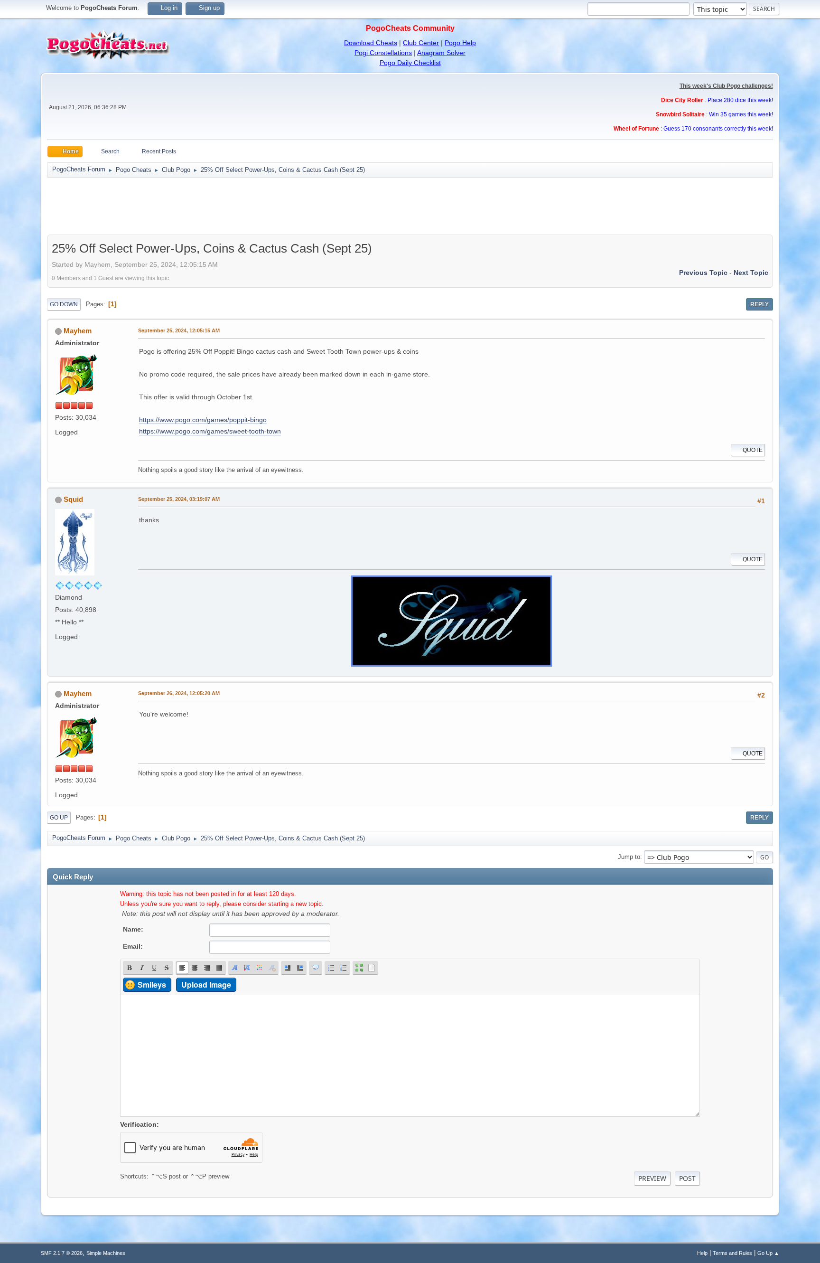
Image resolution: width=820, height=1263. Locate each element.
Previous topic (703, 272)
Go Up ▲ (768, 1253)
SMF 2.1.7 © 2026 (62, 1253)
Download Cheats (370, 43)
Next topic (751, 272)
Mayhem (78, 331)
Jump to (629, 856)
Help (702, 1253)
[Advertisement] (410, 206)
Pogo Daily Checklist (410, 62)
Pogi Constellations (383, 53)
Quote (753, 450)
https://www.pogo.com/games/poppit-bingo (203, 420)
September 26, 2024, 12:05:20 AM (179, 693)
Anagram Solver (441, 53)
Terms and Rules (732, 1253)
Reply (759, 304)
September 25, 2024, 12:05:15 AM (179, 330)
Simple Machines (105, 1253)
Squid (73, 499)
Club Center (421, 43)
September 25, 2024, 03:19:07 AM (179, 499)
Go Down (64, 304)
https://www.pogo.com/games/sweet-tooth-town (210, 431)
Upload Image (206, 984)
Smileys (152, 984)
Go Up (59, 817)
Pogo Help (460, 43)
